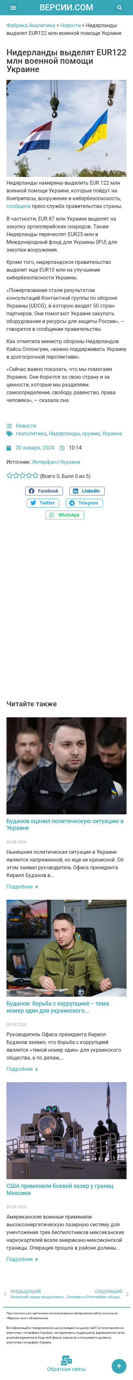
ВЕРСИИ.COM (66, 7)
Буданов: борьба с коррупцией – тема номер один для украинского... (57, 1007)
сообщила (19, 206)
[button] (13, 7)
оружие (91, 433)
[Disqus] (66, 613)
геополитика (31, 433)
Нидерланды (64, 433)
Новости (70, 25)
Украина (112, 433)
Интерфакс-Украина (56, 462)
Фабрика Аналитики (30, 25)
